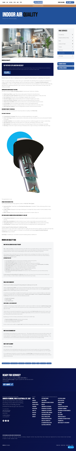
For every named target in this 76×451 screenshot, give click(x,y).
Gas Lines (60, 412)
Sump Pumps (44, 400)
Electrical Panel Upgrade (47, 412)
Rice (56, 436)
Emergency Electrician (46, 406)
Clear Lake (15, 436)
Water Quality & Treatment (63, 422)
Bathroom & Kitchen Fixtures (64, 418)
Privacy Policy (63, 445)
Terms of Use (58, 445)
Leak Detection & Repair (63, 406)
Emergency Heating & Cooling (64, 37)
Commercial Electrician (47, 410)
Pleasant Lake (47, 436)
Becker (10, 436)
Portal (21, 2)
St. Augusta (4, 438)
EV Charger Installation (47, 422)
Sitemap (72, 445)
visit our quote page (8, 379)
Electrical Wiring (61, 398)
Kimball (38, 436)
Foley (36, 436)
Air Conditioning (61, 34)
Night (6, 445)
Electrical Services (62, 68)
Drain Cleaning (61, 402)
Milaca (41, 436)
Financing (34, 406)
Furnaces (60, 46)
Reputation (34, 408)
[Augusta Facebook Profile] (8, 421)
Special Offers (35, 404)
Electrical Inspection (46, 424)
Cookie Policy (68, 445)
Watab (16, 438)
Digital (9, 445)
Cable (12, 436)
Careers (34, 414)
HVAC (7, 2)
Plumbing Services (62, 64)
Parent (44, 436)
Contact (34, 416)
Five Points (32, 436)
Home (33, 398)
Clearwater (20, 436)
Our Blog (34, 412)
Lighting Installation (46, 414)
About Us (34, 410)
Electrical (10, 2)
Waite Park (13, 438)
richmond (58, 436)
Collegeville (28, 436)
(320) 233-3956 (61, 2)
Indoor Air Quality (62, 416)
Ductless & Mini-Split (62, 43)
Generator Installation (46, 418)
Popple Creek (52, 436)
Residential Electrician (46, 408)
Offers (15, 2)
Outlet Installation (46, 416)
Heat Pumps (61, 49)
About (18, 2)
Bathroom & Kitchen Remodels (64, 410)
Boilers (60, 40)
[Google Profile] (3, 421)
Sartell (65, 436)
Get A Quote (7, 72)
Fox (7, 445)
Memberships (35, 402)
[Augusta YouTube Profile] (6, 421)
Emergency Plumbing (62, 408)
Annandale (4, 436)
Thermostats (61, 56)
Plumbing (3, 2)
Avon (7, 436)
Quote (69, 2)
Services (34, 400)
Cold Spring (24, 436)
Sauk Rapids (69, 436)
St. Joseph (8, 438)
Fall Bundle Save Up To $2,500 (38, 5)
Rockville (62, 436)
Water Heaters (61, 400)
